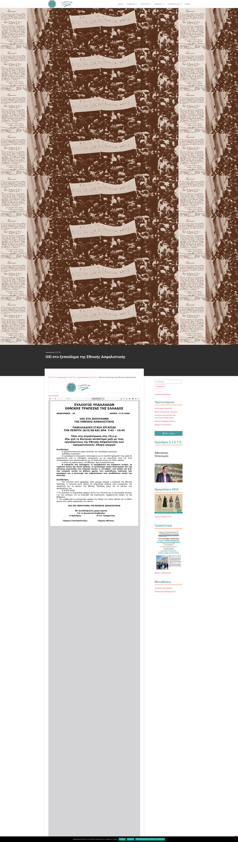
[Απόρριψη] (235, 839)
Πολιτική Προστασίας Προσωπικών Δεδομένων (150, 839)
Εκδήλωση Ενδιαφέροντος (165, 592)
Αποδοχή (122, 839)
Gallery (187, 4)
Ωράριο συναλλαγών (163, 425)
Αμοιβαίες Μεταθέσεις (164, 588)
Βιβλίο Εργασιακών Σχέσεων (166, 412)
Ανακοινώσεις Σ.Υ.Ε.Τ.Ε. (53, 352)
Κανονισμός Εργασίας (163, 408)
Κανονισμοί (145, 4)
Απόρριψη (130, 839)
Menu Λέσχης (169, 433)
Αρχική (120, 4)
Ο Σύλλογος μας (174, 4)
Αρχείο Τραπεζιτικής (163, 573)
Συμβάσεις (158, 4)
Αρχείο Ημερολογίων (163, 517)
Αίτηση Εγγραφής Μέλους (165, 421)
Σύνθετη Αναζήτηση (162, 394)
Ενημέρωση (131, 4)
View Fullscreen (53, 396)
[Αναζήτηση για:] (168, 382)
